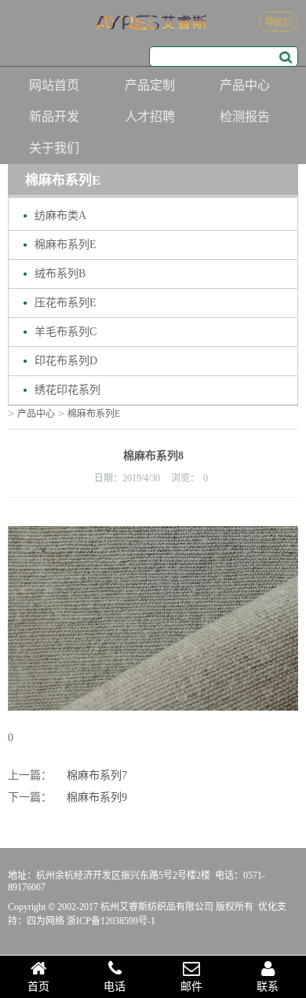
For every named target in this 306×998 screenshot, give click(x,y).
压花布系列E (66, 303)
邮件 (191, 987)
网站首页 (54, 85)
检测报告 (245, 116)
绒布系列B (60, 274)
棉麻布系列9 (97, 797)
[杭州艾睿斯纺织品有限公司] (153, 23)
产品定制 (150, 85)
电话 (115, 987)
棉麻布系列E (66, 244)
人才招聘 (150, 116)
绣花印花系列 (67, 390)
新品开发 (54, 116)
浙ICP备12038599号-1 (111, 921)
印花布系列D (66, 361)
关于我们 (54, 148)
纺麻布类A (60, 215)
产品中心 (245, 85)
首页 (38, 987)
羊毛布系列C (66, 332)
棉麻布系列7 (97, 775)
